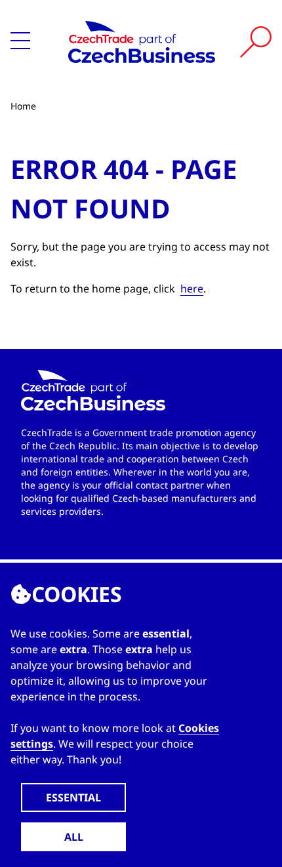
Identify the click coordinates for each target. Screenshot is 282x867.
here (191, 288)
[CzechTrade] (141, 41)
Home (23, 106)
